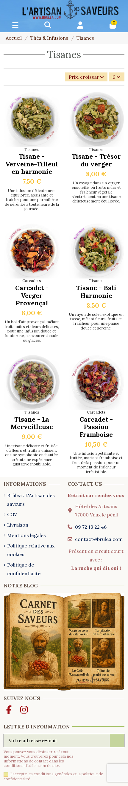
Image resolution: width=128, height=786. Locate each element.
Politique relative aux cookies (30, 550)
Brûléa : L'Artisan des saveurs (31, 499)
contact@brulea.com (99, 539)
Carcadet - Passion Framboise (96, 427)
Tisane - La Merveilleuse (32, 423)
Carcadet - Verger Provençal (32, 295)
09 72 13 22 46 (91, 527)
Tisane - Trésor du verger (96, 160)
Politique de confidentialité (23, 569)
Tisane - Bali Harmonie (96, 292)
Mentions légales (26, 535)
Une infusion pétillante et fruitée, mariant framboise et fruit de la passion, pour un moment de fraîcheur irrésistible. (96, 462)
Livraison (17, 525)
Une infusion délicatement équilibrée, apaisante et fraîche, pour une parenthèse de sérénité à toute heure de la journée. (32, 199)
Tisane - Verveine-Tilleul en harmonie (31, 164)
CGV (12, 514)
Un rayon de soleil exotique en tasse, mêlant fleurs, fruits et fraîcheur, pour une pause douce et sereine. (96, 321)
